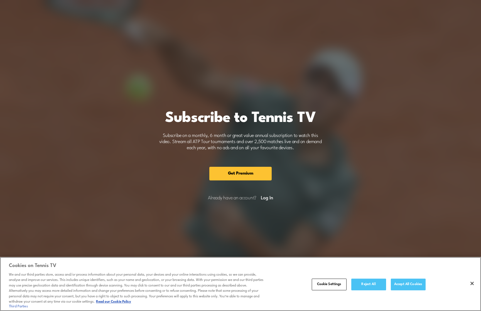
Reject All (368, 284)
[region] (240, 284)
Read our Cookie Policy (113, 301)
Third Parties (18, 306)
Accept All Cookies (408, 284)
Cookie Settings (329, 284)
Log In (267, 198)
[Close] (472, 283)
